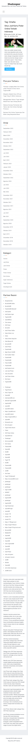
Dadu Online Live (9, 333)
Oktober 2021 (7, 202)
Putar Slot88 (8, 363)
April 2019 (6, 234)
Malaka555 (8, 533)
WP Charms (17, 741)
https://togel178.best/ (11, 524)
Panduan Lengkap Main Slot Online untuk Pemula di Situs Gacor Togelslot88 (13, 88)
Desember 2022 (8, 170)
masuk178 (7, 519)
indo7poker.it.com (9, 368)
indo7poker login (9, 314)
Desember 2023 (8, 139)
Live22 (9, 606)
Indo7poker (8, 311)
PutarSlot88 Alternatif (10, 309)
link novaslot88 (9, 441)
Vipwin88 (7, 395)
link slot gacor (8, 425)
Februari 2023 (7, 163)
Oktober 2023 (7, 146)
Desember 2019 (8, 227)
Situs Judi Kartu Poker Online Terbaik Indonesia (14, 29)
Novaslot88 (8, 530)
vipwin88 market (9, 408)
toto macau (8, 444)
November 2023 (8, 142)
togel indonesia (8, 279)
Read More (9, 69)
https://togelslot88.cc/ (11, 417)
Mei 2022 (6, 192)
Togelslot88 (8, 317)
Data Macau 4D (9, 341)
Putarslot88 (8, 446)
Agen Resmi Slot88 (10, 352)
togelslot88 (8, 403)
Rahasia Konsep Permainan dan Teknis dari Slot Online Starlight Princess (12, 107)
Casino (5, 258)
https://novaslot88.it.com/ (12, 479)
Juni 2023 (6, 156)
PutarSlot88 (8, 349)
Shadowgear (14, 4)
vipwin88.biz (8, 319)
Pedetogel (8, 387)
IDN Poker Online (9, 433)
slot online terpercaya (10, 568)
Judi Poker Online (9, 376)
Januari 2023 (7, 167)
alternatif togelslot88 (10, 400)
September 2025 (8, 128)
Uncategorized (7, 287)
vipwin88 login (9, 508)
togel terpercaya (9, 506)
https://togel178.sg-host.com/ (13, 527)
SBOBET (7, 492)
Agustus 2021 (7, 209)
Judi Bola (6, 262)
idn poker (7, 328)
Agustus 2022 (7, 181)
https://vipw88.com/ (10, 411)
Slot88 (6, 452)
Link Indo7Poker (9, 371)
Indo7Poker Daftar (10, 330)
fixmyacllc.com (9, 422)
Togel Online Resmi (10, 427)
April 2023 (6, 160)
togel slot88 (8, 489)
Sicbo (6, 336)
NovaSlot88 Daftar (10, 303)
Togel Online (7, 283)
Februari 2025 (7, 132)
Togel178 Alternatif (10, 476)
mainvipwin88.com (10, 398)
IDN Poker (7, 325)
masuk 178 (8, 514)
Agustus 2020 (7, 223)
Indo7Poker (8, 346)
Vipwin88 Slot (8, 435)
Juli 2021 (6, 213)
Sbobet (7, 562)
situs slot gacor (9, 554)
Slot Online (6, 276)
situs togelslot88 (9, 543)
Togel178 (7, 460)
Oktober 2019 (7, 230)
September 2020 (8, 220)
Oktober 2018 (7, 244)
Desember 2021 (8, 195)
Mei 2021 (6, 216)
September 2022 (8, 177)
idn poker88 (8, 344)
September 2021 (8, 206)
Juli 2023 (6, 153)
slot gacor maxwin (9, 557)
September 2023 (8, 149)
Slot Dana (7, 473)
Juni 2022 (6, 188)
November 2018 (8, 241)
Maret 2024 (6, 135)
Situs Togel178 (9, 392)
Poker (16, 36)
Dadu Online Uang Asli (11, 338)
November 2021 (8, 199)
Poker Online (7, 272)
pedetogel (7, 481)
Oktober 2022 (7, 174)
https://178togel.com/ (11, 522)
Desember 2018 (8, 237)
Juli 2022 (6, 184)
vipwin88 (7, 406)
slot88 (6, 471)
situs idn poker (9, 373)
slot (14, 616)
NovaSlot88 (8, 306)
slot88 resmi (8, 570)
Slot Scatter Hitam (9, 355)
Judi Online (12, 36)
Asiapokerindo (9, 301)
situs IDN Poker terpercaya (15, 651)
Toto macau (8, 322)
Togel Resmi (8, 390)
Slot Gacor (7, 379)
